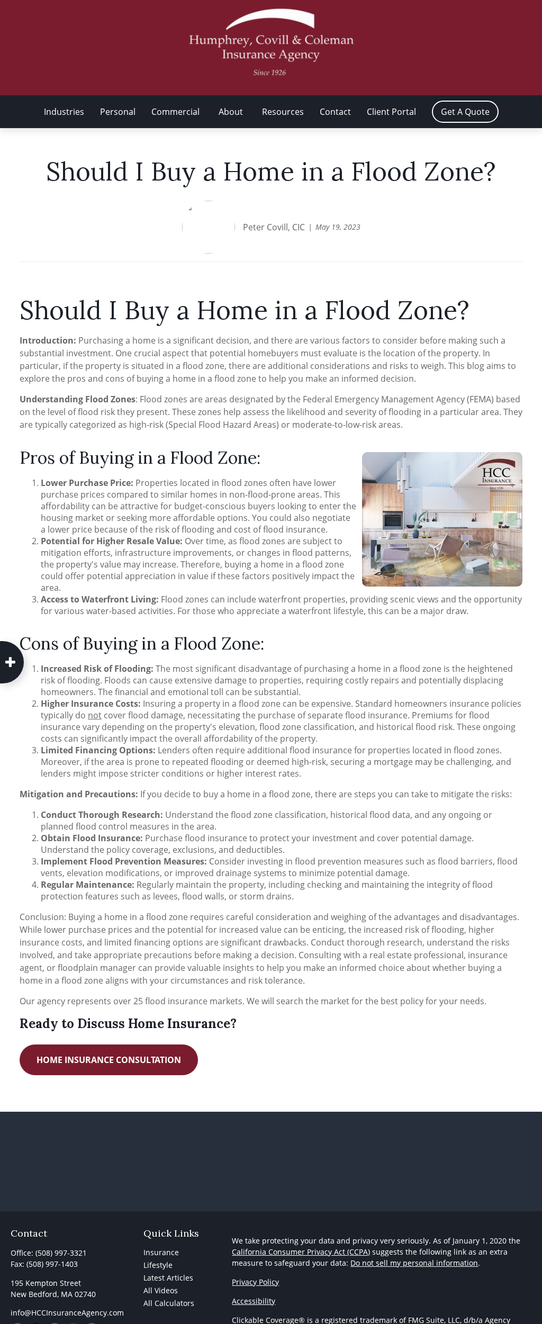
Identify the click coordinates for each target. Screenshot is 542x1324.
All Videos (160, 1290)
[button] (64, 111)
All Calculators (168, 1303)
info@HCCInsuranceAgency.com (67, 1313)
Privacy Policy (255, 1282)
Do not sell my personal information (414, 1263)
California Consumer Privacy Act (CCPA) (301, 1252)
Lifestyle (158, 1265)
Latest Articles (168, 1278)
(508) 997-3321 (61, 1253)
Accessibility (253, 1301)
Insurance (161, 1252)
